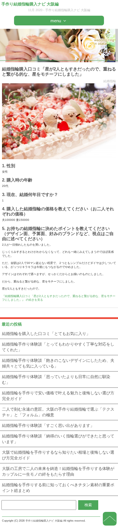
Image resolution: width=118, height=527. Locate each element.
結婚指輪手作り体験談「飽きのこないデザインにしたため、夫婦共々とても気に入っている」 (58, 363)
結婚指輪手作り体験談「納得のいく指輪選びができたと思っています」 (58, 439)
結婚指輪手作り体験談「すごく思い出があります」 (48, 425)
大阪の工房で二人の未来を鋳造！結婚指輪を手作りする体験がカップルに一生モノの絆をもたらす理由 (58, 471)
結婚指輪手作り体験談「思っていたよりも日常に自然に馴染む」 (56, 379)
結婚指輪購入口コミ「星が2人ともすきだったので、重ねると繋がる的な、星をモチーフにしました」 (59, 71)
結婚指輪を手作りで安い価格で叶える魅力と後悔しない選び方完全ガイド (58, 396)
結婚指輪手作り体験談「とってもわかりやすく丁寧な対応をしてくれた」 (58, 347)
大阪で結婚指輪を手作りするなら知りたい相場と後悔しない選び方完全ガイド (58, 455)
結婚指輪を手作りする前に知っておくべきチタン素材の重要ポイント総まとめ (58, 487)
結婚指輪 (109, 81)
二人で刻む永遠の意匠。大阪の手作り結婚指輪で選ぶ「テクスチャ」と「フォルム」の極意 (58, 412)
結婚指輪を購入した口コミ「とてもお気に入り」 (46, 333)
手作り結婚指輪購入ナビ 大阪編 (30, 4)
